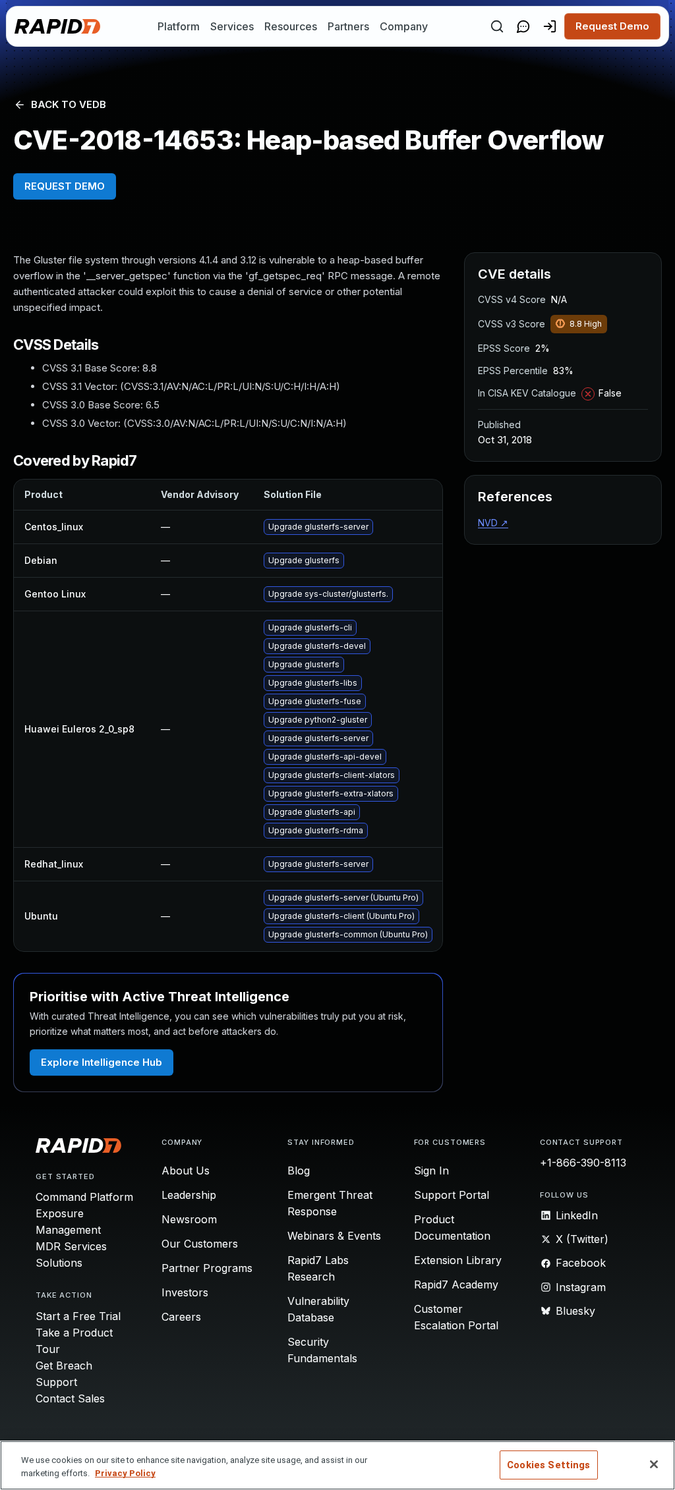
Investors (184, 1292)
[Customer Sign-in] (550, 26)
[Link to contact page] (523, 26)
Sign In (431, 1170)
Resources (290, 26)
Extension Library (458, 1260)
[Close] (653, 1464)
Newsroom (189, 1219)
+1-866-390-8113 (583, 1162)
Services (232, 26)
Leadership (188, 1194)
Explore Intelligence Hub (101, 1062)
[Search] (497, 26)
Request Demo (612, 26)
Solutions (59, 1262)
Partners (348, 26)
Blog (298, 1170)
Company (404, 26)
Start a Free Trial (78, 1316)
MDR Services (71, 1246)
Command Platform (84, 1196)
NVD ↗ (493, 522)
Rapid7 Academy (456, 1284)
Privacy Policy (125, 1473)
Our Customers (199, 1243)
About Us (185, 1170)
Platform (179, 26)
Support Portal (451, 1194)
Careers (181, 1316)
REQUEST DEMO (64, 186)
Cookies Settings (548, 1465)
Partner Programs (206, 1268)
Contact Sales (70, 1398)
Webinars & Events (334, 1235)
